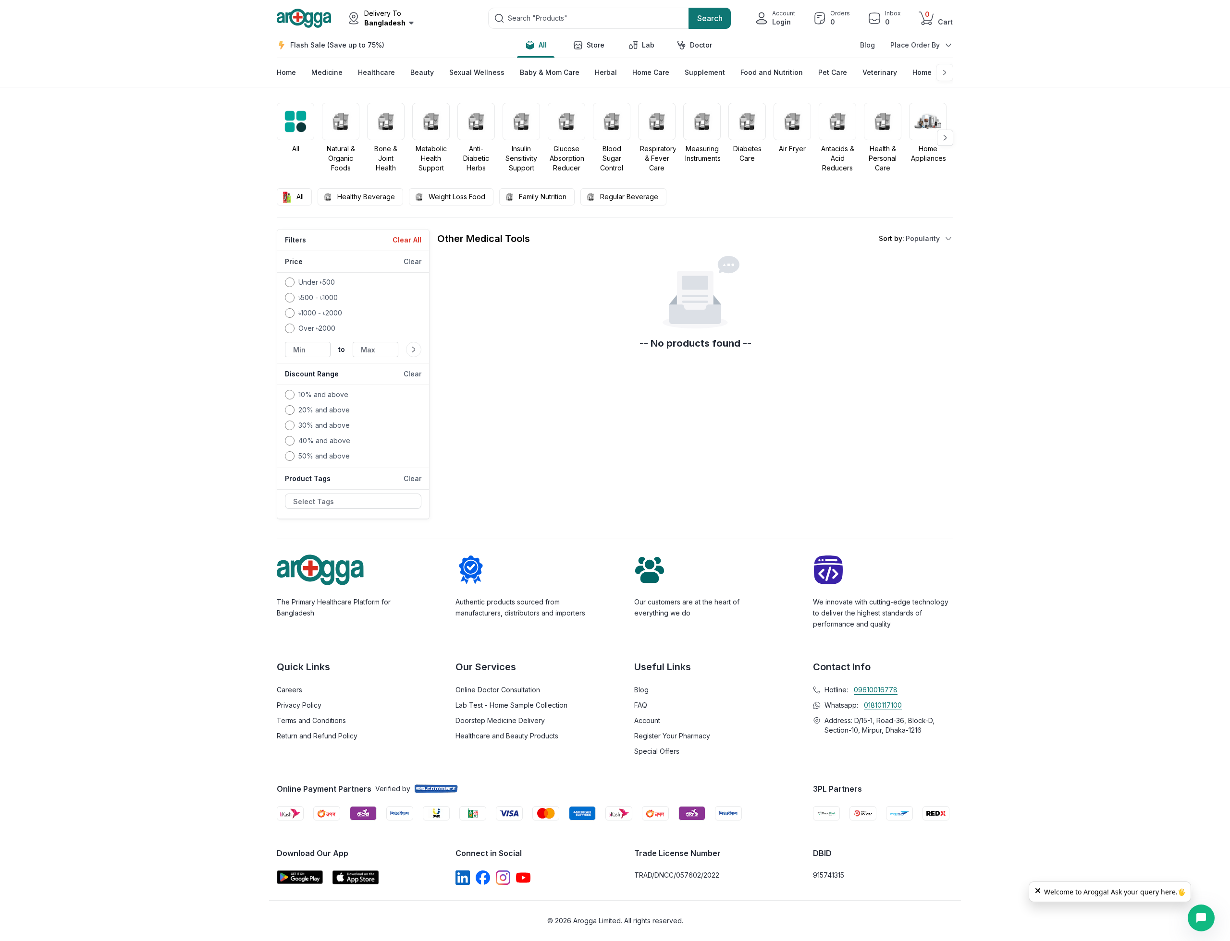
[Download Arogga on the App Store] (355, 877)
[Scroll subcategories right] (944, 72)
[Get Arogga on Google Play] (300, 877)
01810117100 (883, 705)
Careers (289, 690)
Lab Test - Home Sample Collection (511, 705)
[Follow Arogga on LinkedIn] (462, 877)
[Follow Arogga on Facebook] (483, 877)
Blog (867, 45)
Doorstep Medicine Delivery (500, 720)
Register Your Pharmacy (672, 736)
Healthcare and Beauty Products (506, 736)
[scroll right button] (945, 138)
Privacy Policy (299, 705)
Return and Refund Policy (317, 736)
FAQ (640, 705)
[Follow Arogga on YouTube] (523, 877)
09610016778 (876, 690)
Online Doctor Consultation (497, 690)
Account (647, 720)
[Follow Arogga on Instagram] (503, 877)
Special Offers (656, 751)
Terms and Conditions (311, 720)
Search (710, 18)
